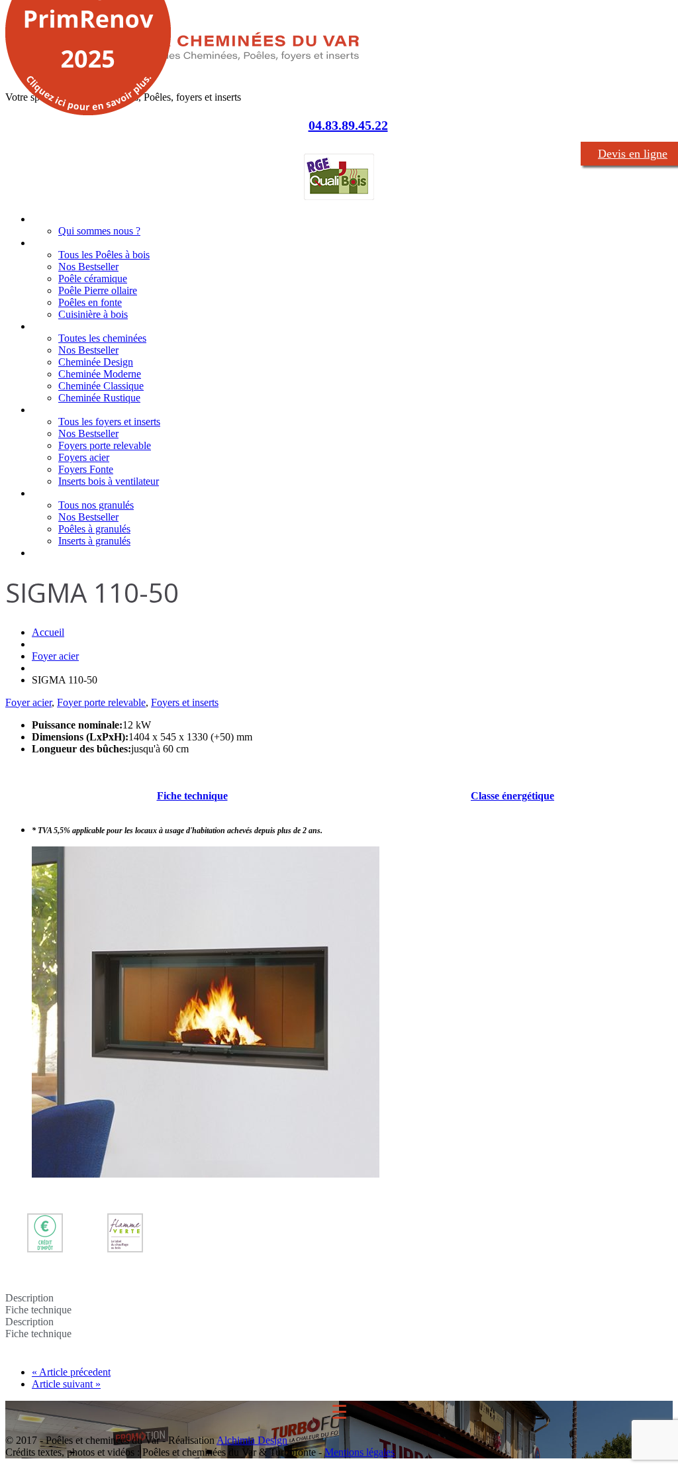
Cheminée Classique (101, 385)
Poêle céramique (92, 278)
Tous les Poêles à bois (104, 254)
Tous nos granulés (96, 505)
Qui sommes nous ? (99, 230)
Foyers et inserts (67, 409)
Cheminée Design (95, 362)
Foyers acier (83, 457)
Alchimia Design (252, 1440)
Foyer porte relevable (101, 702)
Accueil (47, 219)
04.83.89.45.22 (348, 125)
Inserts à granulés (94, 540)
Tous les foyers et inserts (109, 421)
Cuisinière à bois (93, 314)
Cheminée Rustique (99, 397)
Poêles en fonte (90, 302)
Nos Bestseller (88, 266)
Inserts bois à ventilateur (108, 481)
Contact (49, 552)
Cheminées (55, 326)
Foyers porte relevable (104, 445)
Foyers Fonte (85, 469)
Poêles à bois (60, 242)
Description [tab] (29, 1297)
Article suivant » (66, 1384)
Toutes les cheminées (102, 338)
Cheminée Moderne (99, 374)
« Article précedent (71, 1372)
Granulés (51, 493)
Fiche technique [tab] (38, 1309)
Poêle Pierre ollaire (97, 290)
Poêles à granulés (94, 528)
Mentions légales (359, 1452)
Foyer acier (55, 656)
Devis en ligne (632, 153)
